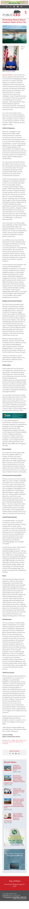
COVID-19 (21, 740)
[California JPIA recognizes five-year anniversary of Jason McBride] (7, 791)
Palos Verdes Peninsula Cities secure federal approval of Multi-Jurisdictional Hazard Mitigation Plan (14, 779)
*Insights (13, 740)
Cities (17, 740)
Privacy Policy (17, 895)
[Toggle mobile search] (26, 13)
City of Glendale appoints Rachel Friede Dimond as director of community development (13, 817)
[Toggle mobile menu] (26, 11)
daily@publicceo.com (7, 895)
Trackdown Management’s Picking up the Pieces (17, 768)
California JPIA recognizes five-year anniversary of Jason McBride (18, 791)
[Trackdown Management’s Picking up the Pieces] (7, 768)
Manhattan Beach (7, 75)
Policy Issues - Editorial (14, 742)
